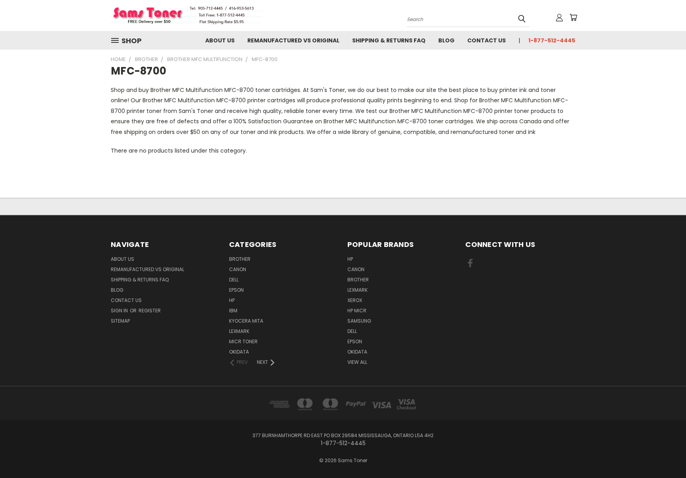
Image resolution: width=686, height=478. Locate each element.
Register (150, 310)
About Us (220, 40)
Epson (236, 290)
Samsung (359, 320)
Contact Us (486, 40)
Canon (237, 269)
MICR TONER (243, 341)
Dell (234, 279)
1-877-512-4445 (551, 40)
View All (357, 362)
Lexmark (239, 331)
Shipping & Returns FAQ (389, 40)
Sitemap (120, 320)
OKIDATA (239, 351)
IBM (233, 310)
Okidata (357, 351)
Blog (446, 40)
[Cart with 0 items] (573, 17)
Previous (665, 453)
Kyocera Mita (246, 320)
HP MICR (356, 310)
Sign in (120, 310)
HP (232, 300)
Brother (240, 259)
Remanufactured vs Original (293, 40)
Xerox (354, 300)
